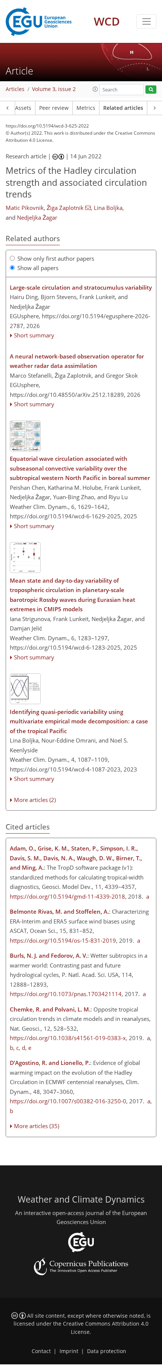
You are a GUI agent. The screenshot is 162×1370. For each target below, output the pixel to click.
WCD (107, 21)
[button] (95, 89)
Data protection (106, 1351)
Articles (15, 89)
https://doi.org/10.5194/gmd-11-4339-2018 (67, 896)
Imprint (69, 1351)
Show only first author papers (55, 258)
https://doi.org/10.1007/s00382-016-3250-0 (68, 1101)
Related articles (123, 108)
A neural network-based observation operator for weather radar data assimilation (77, 361)
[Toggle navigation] (146, 21)
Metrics (85, 108)
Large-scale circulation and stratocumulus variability (81, 287)
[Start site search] (150, 89)
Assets (23, 108)
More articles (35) (36, 1126)
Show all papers (37, 268)
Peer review (54, 108)
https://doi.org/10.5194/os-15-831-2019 (63, 940)
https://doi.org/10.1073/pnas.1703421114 (66, 994)
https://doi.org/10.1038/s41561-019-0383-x (68, 1038)
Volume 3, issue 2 (54, 89)
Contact (41, 1351)
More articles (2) (35, 799)
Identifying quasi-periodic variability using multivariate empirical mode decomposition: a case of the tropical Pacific (79, 721)
